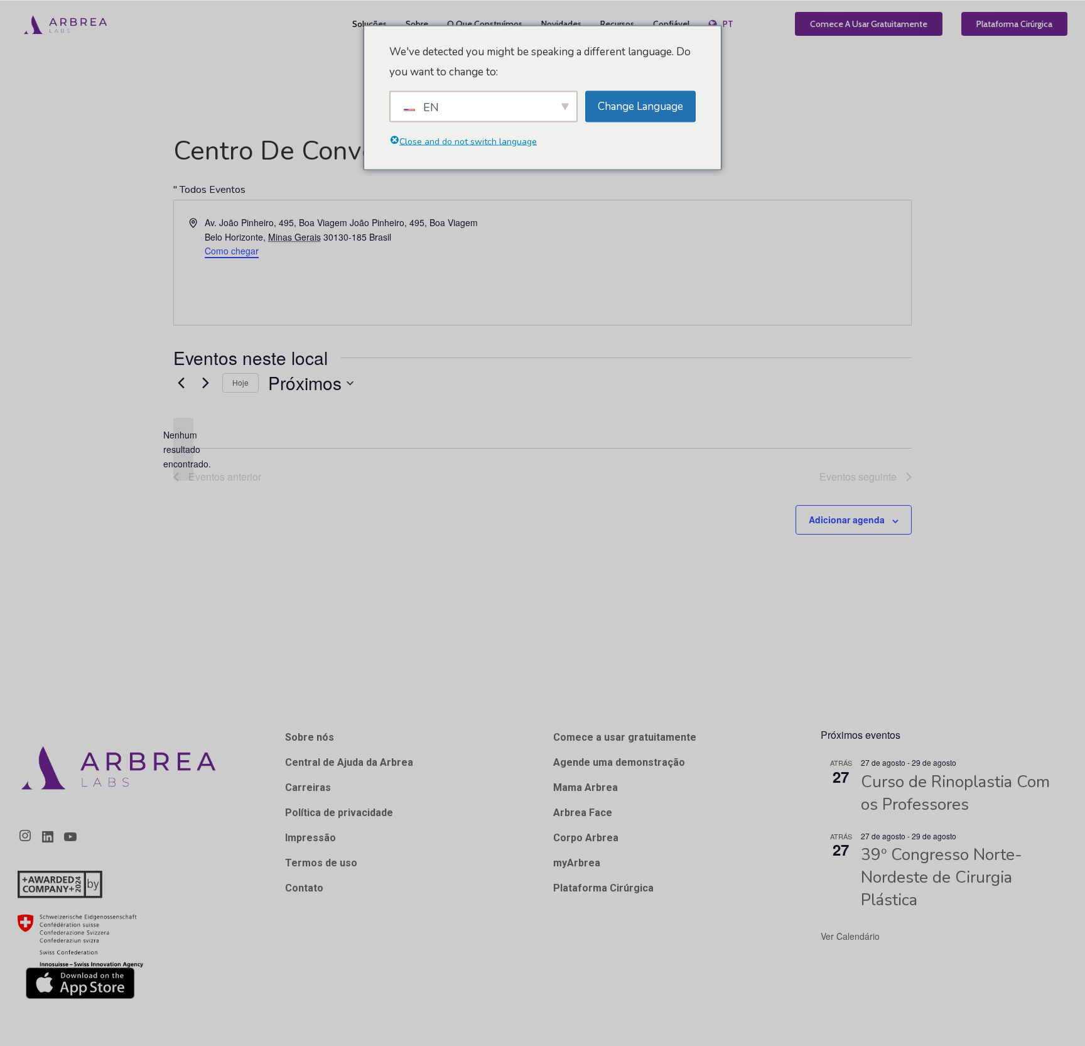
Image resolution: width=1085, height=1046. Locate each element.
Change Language (640, 106)
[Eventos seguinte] (205, 383)
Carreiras (308, 787)
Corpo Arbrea (585, 838)
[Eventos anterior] (180, 383)
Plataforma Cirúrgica (603, 888)
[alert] (183, 449)
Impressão (310, 838)
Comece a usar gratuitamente (624, 737)
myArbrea (576, 863)
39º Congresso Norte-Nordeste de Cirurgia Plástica (941, 877)
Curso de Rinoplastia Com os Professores (955, 793)
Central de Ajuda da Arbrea (349, 762)
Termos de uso (321, 863)
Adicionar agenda (847, 519)
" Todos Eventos (209, 190)
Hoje (240, 382)
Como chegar (232, 250)
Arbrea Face (582, 813)
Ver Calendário (850, 936)
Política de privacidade (339, 813)
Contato (304, 888)
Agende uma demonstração (619, 762)
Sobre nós (309, 737)
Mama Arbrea (585, 787)
